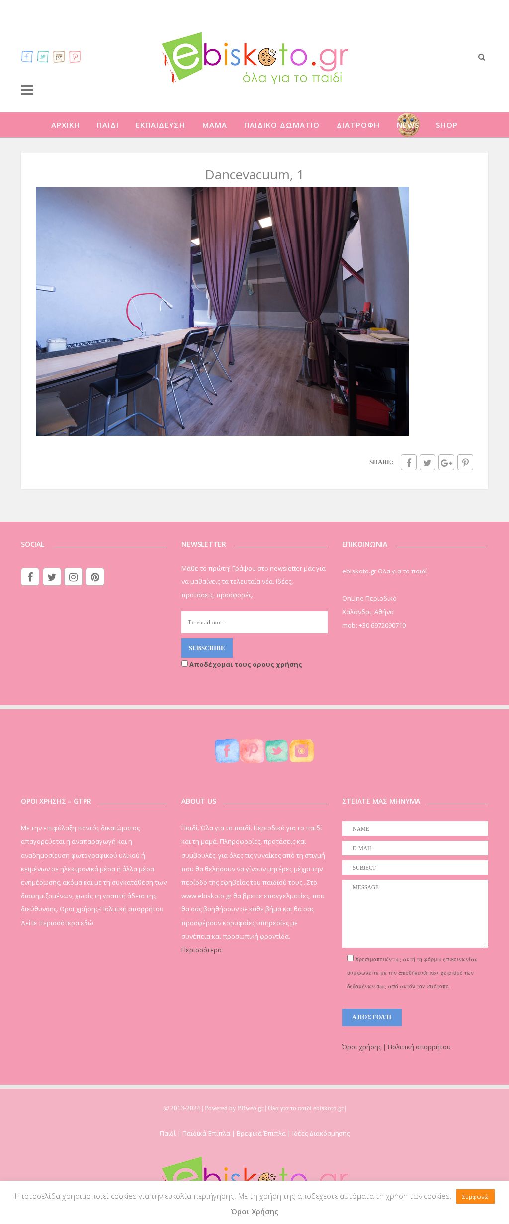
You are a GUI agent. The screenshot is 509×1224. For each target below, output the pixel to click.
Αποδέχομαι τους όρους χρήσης (245, 664)
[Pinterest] (75, 56)
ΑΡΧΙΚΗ (65, 125)
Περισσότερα (201, 949)
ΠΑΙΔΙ (108, 125)
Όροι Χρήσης (254, 1211)
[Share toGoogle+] (446, 462)
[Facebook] (27, 56)
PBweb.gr (251, 1108)
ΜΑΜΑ (214, 125)
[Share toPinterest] (465, 462)
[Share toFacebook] (409, 462)
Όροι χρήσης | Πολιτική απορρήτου (396, 1046)
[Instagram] (59, 56)
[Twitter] (43, 56)
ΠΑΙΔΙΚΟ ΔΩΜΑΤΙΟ (282, 125)
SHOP (447, 125)
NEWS (408, 125)
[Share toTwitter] (427, 462)
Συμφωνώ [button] (475, 1196)
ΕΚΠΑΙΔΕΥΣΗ (160, 125)
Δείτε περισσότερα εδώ (57, 922)
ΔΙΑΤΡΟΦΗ (358, 125)
